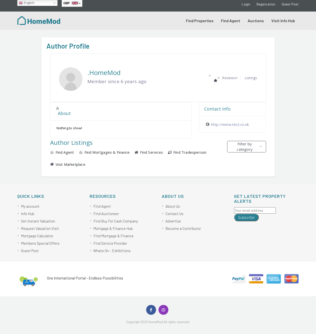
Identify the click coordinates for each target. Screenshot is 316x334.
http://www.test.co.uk (230, 124)
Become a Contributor (183, 228)
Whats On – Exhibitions (112, 250)
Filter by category (245, 146)
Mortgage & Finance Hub (113, 228)
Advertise (173, 221)
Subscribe (246, 217)
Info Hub (27, 213)
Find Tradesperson (189, 152)
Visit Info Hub (283, 20)
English (28, 3)
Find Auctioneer (106, 213)
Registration (266, 4)
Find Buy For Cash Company (115, 221)
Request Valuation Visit (40, 228)
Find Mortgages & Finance (107, 152)
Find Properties (200, 20)
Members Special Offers (40, 243)
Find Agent (230, 20)
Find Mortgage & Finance (113, 236)
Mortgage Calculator (37, 236)
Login (246, 4)
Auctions (256, 20)
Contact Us (174, 213)
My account (30, 206)
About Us (172, 206)
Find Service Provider (110, 243)
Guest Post (290, 4)
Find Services (151, 152)
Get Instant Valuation (38, 221)
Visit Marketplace (70, 164)
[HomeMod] (39, 20)
